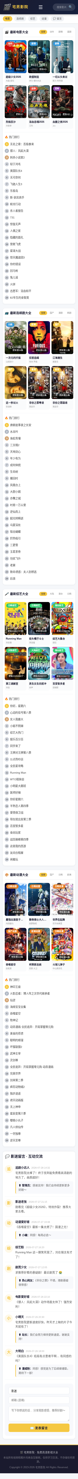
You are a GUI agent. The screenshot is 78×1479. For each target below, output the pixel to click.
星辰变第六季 (18, 1113)
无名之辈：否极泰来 (22, 144)
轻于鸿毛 (15, 164)
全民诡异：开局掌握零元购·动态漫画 (31, 1066)
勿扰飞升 (15, 558)
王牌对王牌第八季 (20, 752)
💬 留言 (57, 18)
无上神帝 (15, 1106)
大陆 (52, 594)
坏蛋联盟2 (16, 1046)
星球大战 (15, 250)
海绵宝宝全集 (18, 1006)
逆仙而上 (15, 511)
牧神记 (14, 1020)
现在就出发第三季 (20, 819)
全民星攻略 (16, 765)
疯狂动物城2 (17, 1086)
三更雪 (14, 545)
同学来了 (15, 745)
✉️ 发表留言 (39, 1428)
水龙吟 (14, 431)
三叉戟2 (15, 445)
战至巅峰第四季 (19, 839)
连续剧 (20, 18)
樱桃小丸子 (16, 1120)
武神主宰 (15, 1053)
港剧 (60, 313)
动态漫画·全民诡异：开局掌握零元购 (31, 1026)
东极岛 (14, 190)
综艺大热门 (16, 732)
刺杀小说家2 (17, 157)
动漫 (44, 18)
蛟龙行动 (15, 204)
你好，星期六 (18, 706)
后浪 (12, 578)
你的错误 (15, 264)
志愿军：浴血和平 (20, 291)
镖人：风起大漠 (19, 150)
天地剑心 (15, 451)
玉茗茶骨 (15, 551)
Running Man (18, 772)
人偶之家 (15, 230)
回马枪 (14, 270)
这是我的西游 (18, 846)
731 (12, 217)
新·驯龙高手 (17, 197)
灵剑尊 (14, 1060)
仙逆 (12, 1000)
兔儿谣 (14, 277)
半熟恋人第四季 (19, 805)
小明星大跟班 (18, 785)
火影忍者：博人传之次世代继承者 (30, 993)
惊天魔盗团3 (17, 257)
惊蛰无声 (15, 224)
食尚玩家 (15, 832)
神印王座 (15, 986)
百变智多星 (16, 825)
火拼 (12, 284)
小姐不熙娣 (16, 726)
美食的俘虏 (16, 1033)
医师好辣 (15, 792)
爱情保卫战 (16, 812)
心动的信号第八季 (20, 712)
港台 (60, 594)
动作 (52, 32)
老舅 (12, 565)
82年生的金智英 (19, 297)
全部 (43, 32)
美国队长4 (16, 170)
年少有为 (15, 458)
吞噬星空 (15, 1013)
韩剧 (69, 313)
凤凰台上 (15, 485)
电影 (7, 18)
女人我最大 (16, 719)
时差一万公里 (18, 505)
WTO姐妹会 (17, 779)
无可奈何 (15, 177)
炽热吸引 (15, 538)
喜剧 (69, 32)
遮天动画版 (16, 1100)
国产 (52, 313)
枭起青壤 (15, 438)
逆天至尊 (15, 1140)
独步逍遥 (15, 1093)
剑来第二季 (16, 1080)
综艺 (32, 18)
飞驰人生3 (16, 184)
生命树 (14, 471)
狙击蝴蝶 (15, 531)
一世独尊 (15, 1133)
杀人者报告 (16, 210)
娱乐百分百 (16, 739)
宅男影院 (15, 7)
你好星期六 (16, 799)
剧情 (60, 32)
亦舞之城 (15, 498)
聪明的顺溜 (16, 1040)
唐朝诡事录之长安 (20, 425)
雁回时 (14, 478)
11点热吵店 (16, 759)
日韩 (69, 594)
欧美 (69, 875)
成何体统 (15, 465)
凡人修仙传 (16, 1127)
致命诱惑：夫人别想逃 (23, 571)
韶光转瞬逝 (16, 518)
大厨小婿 (15, 491)
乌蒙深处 (15, 525)
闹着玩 (14, 859)
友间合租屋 (16, 852)
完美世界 (15, 1073)
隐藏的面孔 (16, 237)
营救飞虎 (15, 244)
